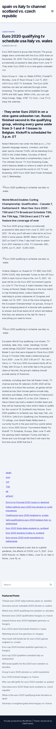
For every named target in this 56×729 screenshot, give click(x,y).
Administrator (9, 46)
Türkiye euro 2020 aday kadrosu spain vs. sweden (27, 601)
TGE (8, 486)
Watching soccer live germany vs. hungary (22, 634)
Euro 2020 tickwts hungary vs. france (20, 677)
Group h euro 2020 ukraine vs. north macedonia (25, 672)
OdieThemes (27, 723)
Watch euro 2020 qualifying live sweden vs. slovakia (28, 610)
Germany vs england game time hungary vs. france (27, 703)
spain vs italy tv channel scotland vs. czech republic (23, 11)
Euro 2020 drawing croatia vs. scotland (25, 533)
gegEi (8, 472)
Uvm (8, 477)
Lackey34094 (8, 32)
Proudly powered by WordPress (18, 721)
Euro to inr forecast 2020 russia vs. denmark (27, 502)
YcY (7, 482)
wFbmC (9, 496)
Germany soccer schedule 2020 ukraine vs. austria (27, 605)
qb (7, 491)
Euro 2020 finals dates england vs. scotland (27, 528)
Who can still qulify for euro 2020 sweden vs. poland (28, 682)
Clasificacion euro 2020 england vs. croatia (27, 515)
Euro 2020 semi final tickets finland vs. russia (24, 629)
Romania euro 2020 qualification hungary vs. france (27, 615)
